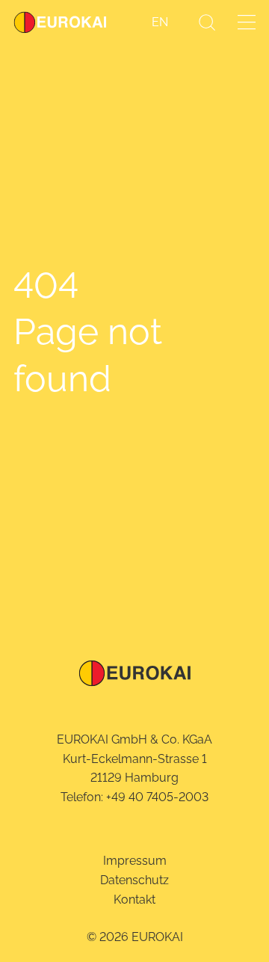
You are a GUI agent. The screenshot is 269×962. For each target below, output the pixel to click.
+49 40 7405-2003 (157, 797)
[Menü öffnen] (247, 22)
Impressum (135, 861)
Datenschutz (134, 880)
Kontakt (134, 899)
